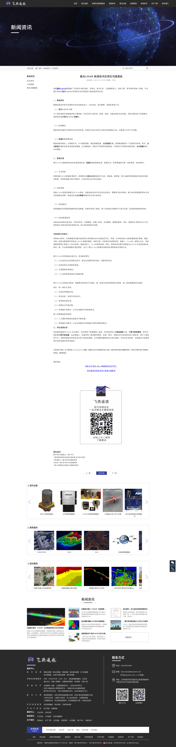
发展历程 (88, 720)
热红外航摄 (70, 675)
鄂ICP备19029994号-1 (81, 743)
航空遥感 (84, 3)
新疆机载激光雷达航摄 (46, 588)
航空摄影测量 (50, 730)
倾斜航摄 (65, 672)
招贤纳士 (40, 720)
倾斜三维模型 (55, 681)
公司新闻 (30, 84)
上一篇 (88, 473)
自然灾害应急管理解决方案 (129, 552)
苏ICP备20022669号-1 (95, 743)
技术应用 (48, 712)
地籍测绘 (54, 708)
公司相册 (72, 720)
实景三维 (85, 681)
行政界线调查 (66, 704)
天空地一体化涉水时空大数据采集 (65, 462)
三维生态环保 (48, 698)
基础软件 (112, 3)
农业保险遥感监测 (60, 700)
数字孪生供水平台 (50, 691)
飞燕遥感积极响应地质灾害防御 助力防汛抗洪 (69, 457)
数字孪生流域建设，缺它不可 (63, 454)
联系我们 (165, 3)
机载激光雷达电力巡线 (74, 588)
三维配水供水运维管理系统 (76, 688)
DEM (45, 679)
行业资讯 (55, 68)
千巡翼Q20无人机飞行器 (110, 514)
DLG (74, 552)
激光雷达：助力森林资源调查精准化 (135, 609)
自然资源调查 (88, 737)
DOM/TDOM (53, 679)
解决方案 (123, 3)
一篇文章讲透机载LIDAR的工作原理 (135, 621)
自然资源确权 (48, 704)
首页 (75, 3)
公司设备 (56, 720)
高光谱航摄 (47, 675)
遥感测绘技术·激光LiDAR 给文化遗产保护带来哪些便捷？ (94, 633)
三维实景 (61, 730)
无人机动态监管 (72, 698)
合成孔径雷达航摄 (59, 675)
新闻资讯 (144, 3)
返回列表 (101, 473)
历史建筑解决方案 (74, 700)
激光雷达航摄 (74, 672)
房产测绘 (47, 708)
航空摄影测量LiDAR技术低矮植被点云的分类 (94, 621)
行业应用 (40, 712)
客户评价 (80, 720)
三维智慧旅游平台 (62, 685)
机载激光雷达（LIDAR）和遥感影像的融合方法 (94, 609)
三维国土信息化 (59, 698)
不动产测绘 (100, 737)
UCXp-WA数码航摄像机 (88, 514)
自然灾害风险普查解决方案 (63, 695)
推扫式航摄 (56, 672)
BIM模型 (77, 681)
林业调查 (57, 704)
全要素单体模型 (67, 681)
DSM (46, 552)
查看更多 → (129, 637)
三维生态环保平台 (76, 685)
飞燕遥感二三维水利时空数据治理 (65, 460)
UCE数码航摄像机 (66, 514)
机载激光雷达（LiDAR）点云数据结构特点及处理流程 (45, 628)
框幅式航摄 (47, 672)
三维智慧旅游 (83, 698)
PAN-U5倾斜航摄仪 (44, 514)
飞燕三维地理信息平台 (65, 691)
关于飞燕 (154, 3)
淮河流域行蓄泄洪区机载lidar (102, 588)
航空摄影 (94, 730)
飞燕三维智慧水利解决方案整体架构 (65, 465)
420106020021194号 (120, 743)
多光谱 (84, 679)
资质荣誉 (64, 720)
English (137, 743)
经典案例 (133, 3)
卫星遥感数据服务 (102, 552)
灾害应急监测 (86, 700)
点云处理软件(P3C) (80, 691)
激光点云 (47, 681)
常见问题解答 (32, 88)
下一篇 (114, 473)
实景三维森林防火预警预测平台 (54, 688)
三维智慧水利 (48, 700)
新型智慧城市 (48, 695)
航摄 (77, 730)
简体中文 (131, 743)
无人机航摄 (84, 672)
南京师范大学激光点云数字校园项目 (129, 588)
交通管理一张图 (49, 685)
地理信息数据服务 (98, 3)
